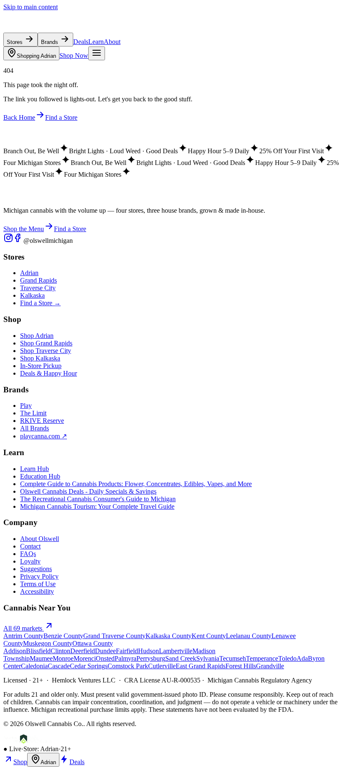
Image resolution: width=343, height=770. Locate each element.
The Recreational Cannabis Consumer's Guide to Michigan (98, 498)
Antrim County (23, 635)
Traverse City (38, 287)
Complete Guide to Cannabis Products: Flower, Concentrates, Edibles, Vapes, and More (136, 483)
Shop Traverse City (45, 350)
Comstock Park (128, 666)
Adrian (36, 56)
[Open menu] (96, 53)
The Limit (33, 413)
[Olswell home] (41, 28)
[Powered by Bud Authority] (28, 741)
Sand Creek (180, 658)
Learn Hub (34, 468)
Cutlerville (162, 666)
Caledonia (34, 666)
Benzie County (63, 635)
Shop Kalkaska (40, 358)
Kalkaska (32, 295)
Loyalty (30, 561)
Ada (302, 658)
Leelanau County (248, 635)
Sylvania (207, 658)
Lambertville (175, 650)
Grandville (270, 666)
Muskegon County (47, 643)
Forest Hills (240, 666)
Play (26, 405)
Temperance (262, 658)
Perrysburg (150, 658)
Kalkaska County (169, 635)
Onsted (105, 658)
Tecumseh (232, 658)
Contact (30, 546)
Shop (20, 761)
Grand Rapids (38, 280)
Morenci (85, 658)
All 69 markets (23, 628)
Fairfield (127, 650)
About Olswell (39, 538)
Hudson (148, 650)
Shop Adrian (37, 335)
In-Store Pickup (40, 365)
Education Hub (40, 476)
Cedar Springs (89, 666)
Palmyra (125, 658)
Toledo (287, 658)
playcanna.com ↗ (43, 436)
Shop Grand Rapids (46, 343)
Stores (15, 42)
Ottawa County (92, 643)
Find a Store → (40, 302)
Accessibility (37, 591)
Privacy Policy (39, 576)
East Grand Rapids (200, 666)
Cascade (59, 666)
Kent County (209, 635)
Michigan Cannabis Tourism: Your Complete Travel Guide (97, 506)
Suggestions (36, 568)
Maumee (41, 658)
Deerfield (82, 650)
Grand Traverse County (114, 635)
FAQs (28, 553)
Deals (80, 41)
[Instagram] (8, 240)
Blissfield (38, 650)
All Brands (34, 428)
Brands (50, 42)
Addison (14, 650)
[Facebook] (18, 240)
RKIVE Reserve (42, 420)
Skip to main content (30, 6)
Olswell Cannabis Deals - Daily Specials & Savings (88, 491)
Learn (96, 41)
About (112, 41)
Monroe (63, 658)
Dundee (105, 650)
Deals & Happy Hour (48, 373)
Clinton (60, 650)
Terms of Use (38, 583)
